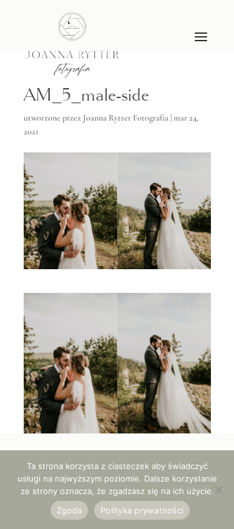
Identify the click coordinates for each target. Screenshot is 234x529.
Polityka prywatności (141, 510)
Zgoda (69, 510)
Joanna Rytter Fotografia (125, 117)
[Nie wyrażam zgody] (218, 489)
